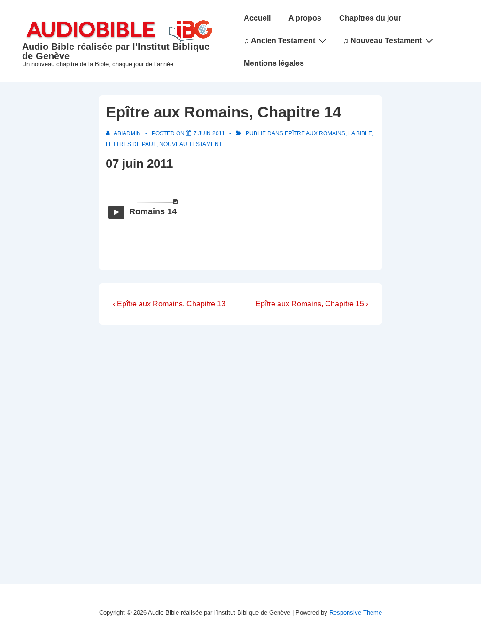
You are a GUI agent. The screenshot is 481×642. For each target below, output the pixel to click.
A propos (304, 18)
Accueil (257, 18)
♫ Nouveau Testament (382, 41)
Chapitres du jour (370, 18)
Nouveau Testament (190, 144)
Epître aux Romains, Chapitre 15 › (312, 304)
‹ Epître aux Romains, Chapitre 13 (169, 304)
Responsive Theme (355, 612)
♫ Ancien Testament (279, 41)
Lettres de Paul (131, 144)
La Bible (360, 133)
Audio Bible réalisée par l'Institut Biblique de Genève (115, 51)
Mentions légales (274, 63)
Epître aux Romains (315, 133)
